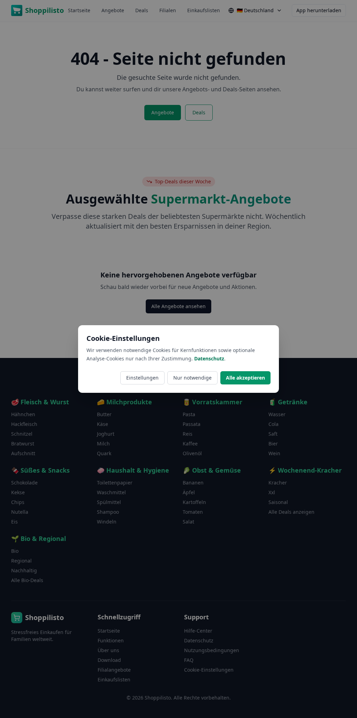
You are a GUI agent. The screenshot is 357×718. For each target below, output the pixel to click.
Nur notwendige (192, 377)
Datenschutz (209, 358)
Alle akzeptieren (245, 377)
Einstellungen (142, 377)
